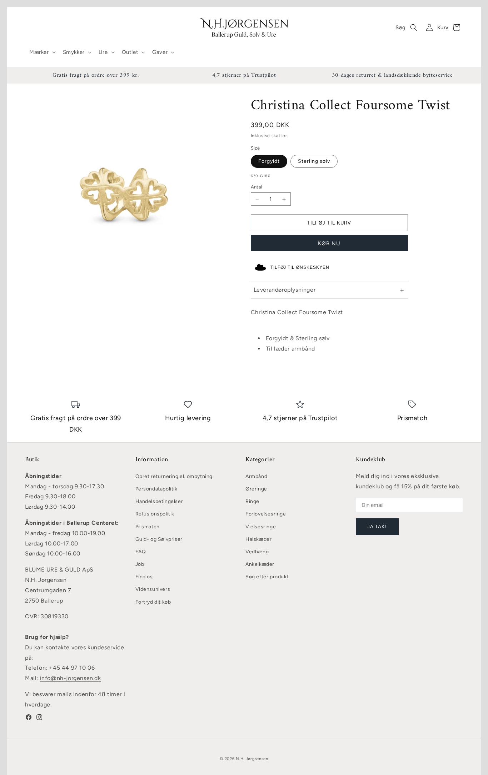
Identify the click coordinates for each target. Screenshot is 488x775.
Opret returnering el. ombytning (174, 476)
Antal (257, 187)
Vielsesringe (260, 527)
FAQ (140, 552)
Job (139, 564)
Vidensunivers (152, 589)
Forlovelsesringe (265, 514)
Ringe (252, 501)
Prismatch (147, 527)
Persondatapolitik (156, 489)
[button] (42, 52)
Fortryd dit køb (153, 602)
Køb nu (329, 243)
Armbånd (256, 476)
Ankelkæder (259, 564)
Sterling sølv (314, 161)
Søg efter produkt (267, 577)
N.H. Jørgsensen (252, 758)
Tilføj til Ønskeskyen (299, 267)
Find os (144, 577)
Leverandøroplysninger (285, 289)
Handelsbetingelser (159, 501)
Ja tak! (377, 526)
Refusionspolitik (155, 514)
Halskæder (258, 539)
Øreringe (256, 489)
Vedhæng (257, 552)
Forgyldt (269, 161)
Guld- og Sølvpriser (159, 539)
